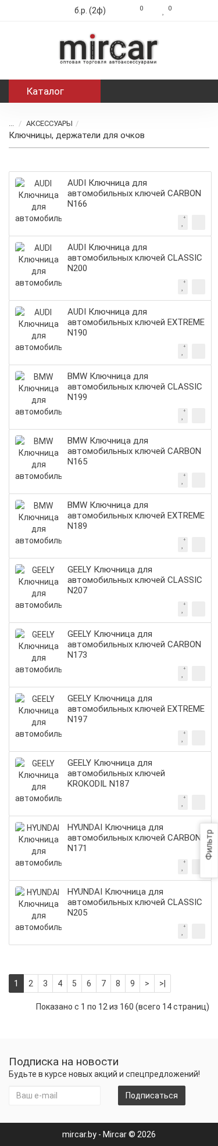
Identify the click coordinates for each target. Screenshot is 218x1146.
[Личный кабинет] (193, 10)
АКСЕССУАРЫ (49, 123)
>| (162, 983)
